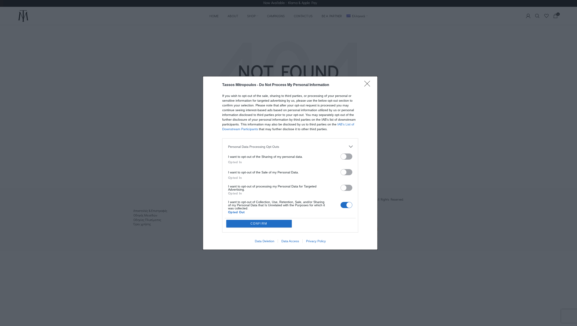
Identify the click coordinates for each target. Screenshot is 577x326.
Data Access (290, 241)
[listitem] (290, 146)
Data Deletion (264, 241)
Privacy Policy (316, 241)
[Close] (368, 85)
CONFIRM (259, 223)
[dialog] (290, 163)
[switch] (346, 156)
